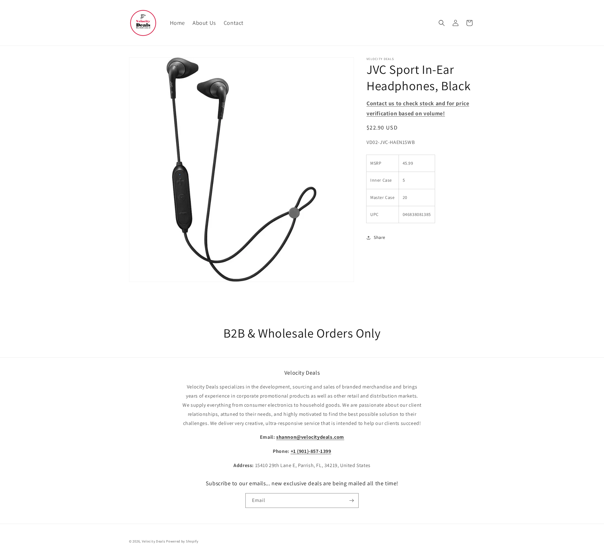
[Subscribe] (351, 500)
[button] (442, 23)
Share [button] (379, 237)
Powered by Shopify (182, 541)
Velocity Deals (153, 541)
